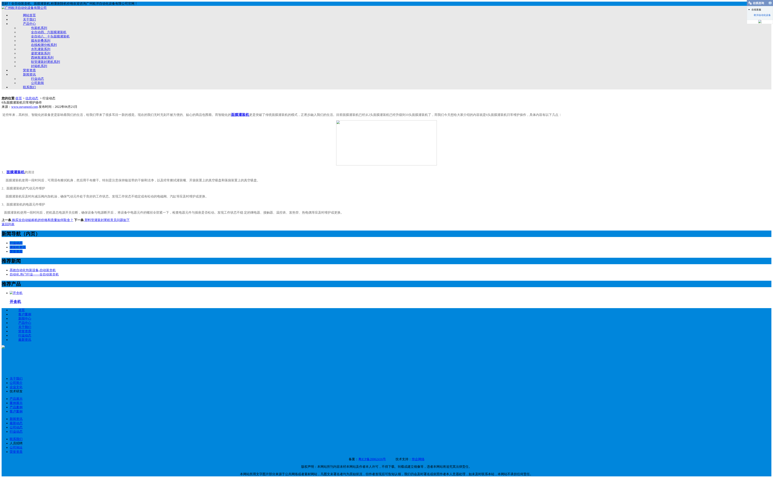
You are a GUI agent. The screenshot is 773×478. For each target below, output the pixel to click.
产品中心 (29, 23)
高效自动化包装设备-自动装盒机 (33, 270)
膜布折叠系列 (40, 40)
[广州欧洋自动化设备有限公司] (24, 7)
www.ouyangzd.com (24, 106)
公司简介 (16, 382)
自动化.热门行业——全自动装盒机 (34, 274)
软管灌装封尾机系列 (45, 61)
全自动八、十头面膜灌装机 (50, 36)
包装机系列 (39, 28)
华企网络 (418, 459)
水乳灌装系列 (40, 49)
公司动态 (16, 427)
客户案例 (24, 314)
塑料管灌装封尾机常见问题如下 (107, 220)
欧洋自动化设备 (762, 15)
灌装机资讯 (18, 247)
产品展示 (16, 398)
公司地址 (16, 447)
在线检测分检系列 (44, 45)
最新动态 (16, 423)
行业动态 (37, 78)
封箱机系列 (39, 66)
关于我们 (29, 19)
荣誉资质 (29, 70)
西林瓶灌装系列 (42, 57)
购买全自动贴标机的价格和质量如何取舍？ (42, 220)
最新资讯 (24, 339)
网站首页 (29, 15)
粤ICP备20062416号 (372, 459)
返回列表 (8, 224)
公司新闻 (37, 83)
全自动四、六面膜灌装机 (48, 32)
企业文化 (16, 387)
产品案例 (16, 407)
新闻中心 (24, 318)
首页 (19, 98)
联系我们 (29, 87)
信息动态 (31, 98)
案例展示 (16, 403)
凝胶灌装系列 (40, 53)
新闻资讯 (29, 74)
